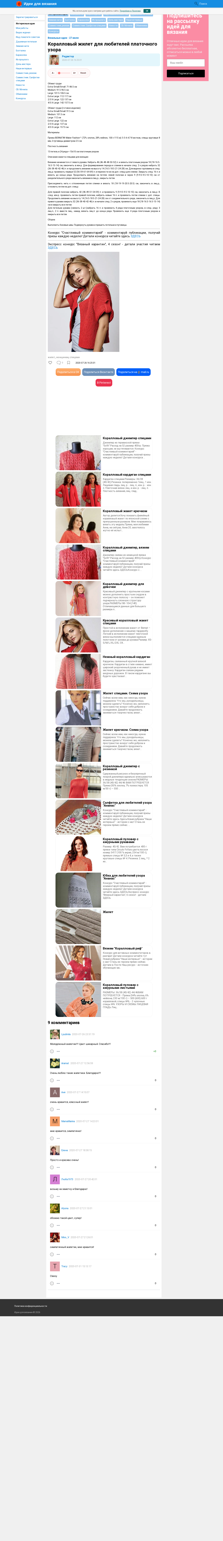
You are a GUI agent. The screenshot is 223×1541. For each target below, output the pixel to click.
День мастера (23, 64)
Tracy (64, 1266)
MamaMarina (68, 1121)
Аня (63, 1092)
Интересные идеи (25, 23)
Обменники (21, 94)
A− (53, 73)
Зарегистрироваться (27, 17)
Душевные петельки (26, 41)
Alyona (64, 1208)
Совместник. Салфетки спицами (27, 79)
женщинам (62, 357)
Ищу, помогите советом (28, 37)
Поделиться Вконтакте (98, 372)
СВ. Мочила (21, 89)
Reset (83, 73)
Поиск (203, 3)
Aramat (65, 1063)
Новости (20, 85)
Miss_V (65, 1237)
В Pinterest (104, 382)
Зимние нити (22, 46)
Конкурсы (21, 98)
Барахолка (21, 55)
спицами (75, 357)
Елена (64, 1150)
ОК (147, 11)
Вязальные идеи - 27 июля (63, 37)
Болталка (21, 50)
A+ (74, 73)
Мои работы (22, 28)
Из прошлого (22, 59)
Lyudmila (66, 1034)
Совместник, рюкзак (26, 73)
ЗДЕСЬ (136, 236)
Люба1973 (67, 1179)
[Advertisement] (75, 415)
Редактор (68, 56)
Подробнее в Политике (130, 11)
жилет (51, 357)
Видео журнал (23, 32)
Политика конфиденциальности (30, 1306)
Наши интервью (24, 68)
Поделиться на (133, 372)
